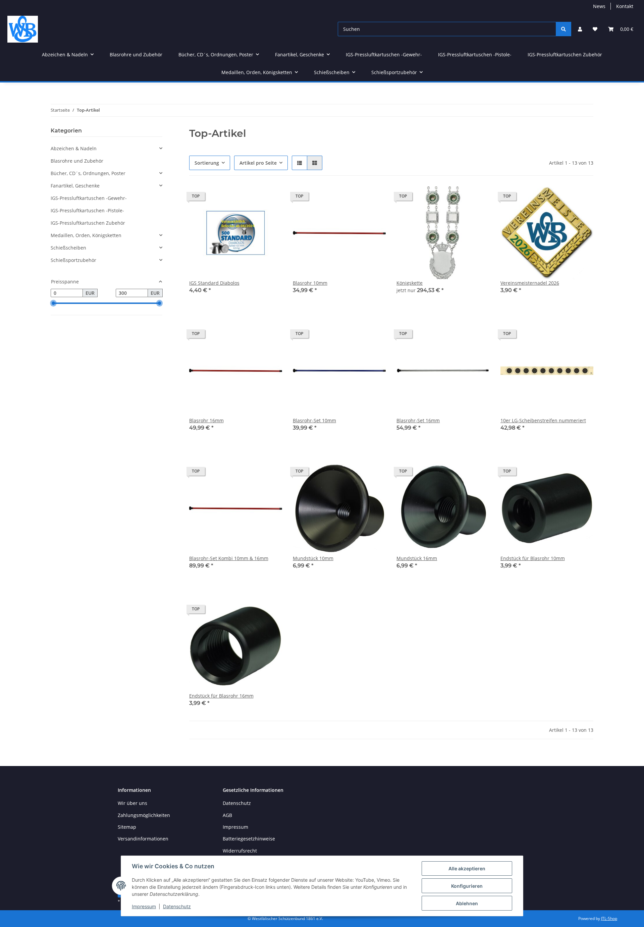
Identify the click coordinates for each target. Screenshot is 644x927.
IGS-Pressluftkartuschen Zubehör (88, 223)
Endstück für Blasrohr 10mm (532, 558)
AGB (227, 815)
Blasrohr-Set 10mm (314, 420)
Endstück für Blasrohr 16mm (221, 696)
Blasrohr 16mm (206, 420)
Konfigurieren (467, 886)
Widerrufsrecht (240, 851)
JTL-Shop (609, 918)
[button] (580, 29)
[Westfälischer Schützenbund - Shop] (22, 29)
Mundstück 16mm (416, 558)
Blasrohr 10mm (310, 283)
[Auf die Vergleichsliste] (253, 197)
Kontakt (624, 6)
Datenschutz (177, 906)
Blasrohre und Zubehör (77, 161)
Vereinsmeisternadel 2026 (529, 283)
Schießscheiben (68, 247)
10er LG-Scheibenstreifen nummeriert (543, 420)
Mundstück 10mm (313, 558)
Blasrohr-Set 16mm (418, 420)
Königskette (409, 283)
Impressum (144, 906)
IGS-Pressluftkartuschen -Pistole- (87, 210)
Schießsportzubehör (73, 260)
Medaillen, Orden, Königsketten (86, 235)
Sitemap (127, 827)
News (599, 6)
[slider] (53, 303)
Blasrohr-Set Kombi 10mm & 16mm (228, 558)
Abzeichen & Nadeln (74, 148)
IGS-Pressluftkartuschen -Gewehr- (89, 198)
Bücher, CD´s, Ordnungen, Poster (88, 173)
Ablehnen (467, 903)
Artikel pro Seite (258, 163)
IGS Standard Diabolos (214, 283)
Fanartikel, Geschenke (75, 185)
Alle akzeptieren (466, 868)
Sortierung (207, 163)
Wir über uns (132, 803)
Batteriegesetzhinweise (249, 838)
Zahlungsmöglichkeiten (144, 815)
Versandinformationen (143, 838)
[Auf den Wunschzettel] (270, 197)
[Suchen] (563, 29)
